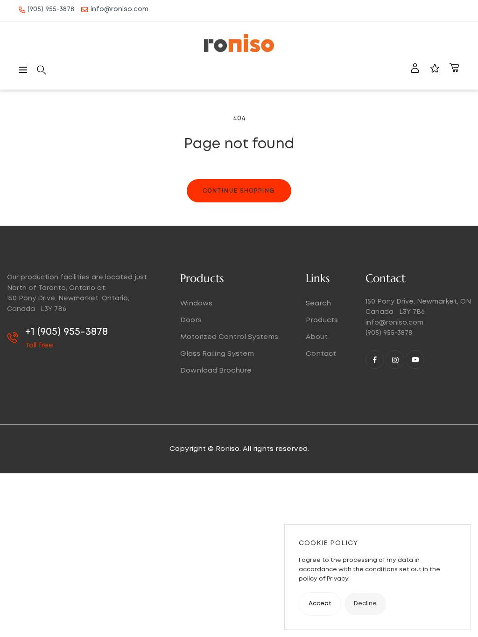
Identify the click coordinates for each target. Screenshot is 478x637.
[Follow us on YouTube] (415, 359)
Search (318, 303)
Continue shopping (239, 190)
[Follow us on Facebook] (375, 359)
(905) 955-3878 (51, 9)
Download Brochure (216, 370)
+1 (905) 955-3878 (66, 332)
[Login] (415, 70)
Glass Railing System (217, 354)
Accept (320, 603)
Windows (196, 303)
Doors (191, 320)
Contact (321, 354)
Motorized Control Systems (229, 337)
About (317, 337)
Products (322, 320)
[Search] (41, 70)
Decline (365, 603)
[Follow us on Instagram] (395, 359)
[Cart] (454, 70)
